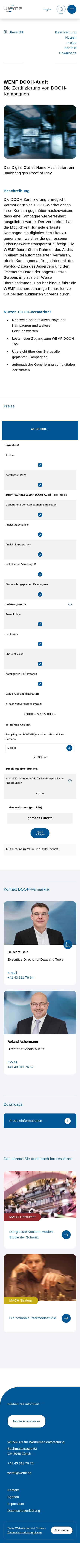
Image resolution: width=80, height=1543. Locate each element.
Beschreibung (65, 32)
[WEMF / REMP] (13, 9)
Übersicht (16, 32)
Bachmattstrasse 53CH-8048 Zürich (22, 1451)
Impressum (15, 1504)
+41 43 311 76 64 (20, 977)
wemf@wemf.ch (19, 1473)
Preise (71, 43)
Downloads (67, 53)
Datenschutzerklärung (23, 1511)
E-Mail (12, 973)
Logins (47, 9)
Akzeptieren (62, 1530)
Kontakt (70, 48)
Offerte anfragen (40, 833)
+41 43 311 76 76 (20, 1463)
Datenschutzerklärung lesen (24, 1532)
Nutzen (70, 37)
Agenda (13, 1497)
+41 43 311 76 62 (20, 1067)
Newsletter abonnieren (26, 1421)
